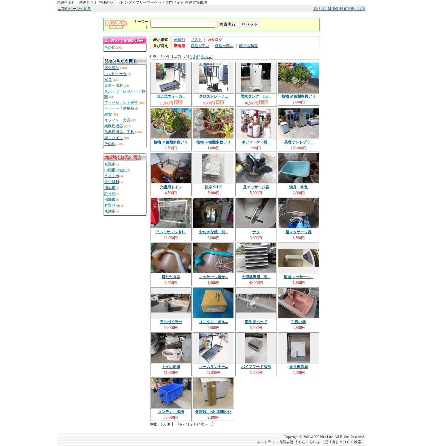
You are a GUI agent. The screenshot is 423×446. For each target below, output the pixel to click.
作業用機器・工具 (119, 132)
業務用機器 (113, 126)
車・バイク (113, 138)
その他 (110, 47)
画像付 (179, 39)
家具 (108, 79)
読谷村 (110, 193)
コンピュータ (115, 74)
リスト (196, 39)
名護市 (110, 164)
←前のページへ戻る (74, 9)
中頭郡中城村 (115, 170)
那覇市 (110, 199)
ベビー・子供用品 (119, 108)
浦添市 (110, 188)
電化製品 (111, 68)
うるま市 (111, 176)
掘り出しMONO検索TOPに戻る (339, 9)
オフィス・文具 (117, 120)
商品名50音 (248, 46)
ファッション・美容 (121, 102)
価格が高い (224, 46)
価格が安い (200, 46)
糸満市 (110, 211)
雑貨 (108, 114)
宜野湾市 (111, 205)
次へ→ (206, 57)
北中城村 (111, 182)
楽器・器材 (113, 85)
